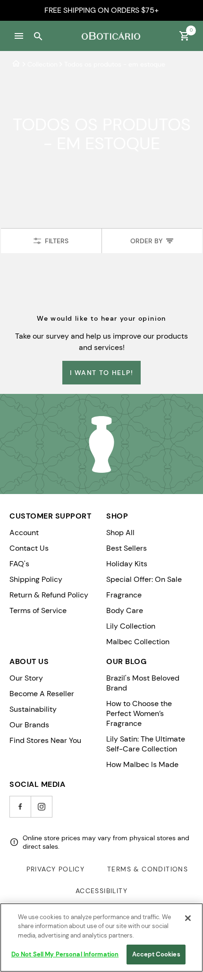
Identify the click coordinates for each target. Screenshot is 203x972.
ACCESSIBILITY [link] (101, 891)
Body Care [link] (124, 610)
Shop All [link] (120, 532)
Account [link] (24, 532)
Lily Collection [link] (130, 626)
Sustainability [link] (33, 709)
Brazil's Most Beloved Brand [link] (142, 683)
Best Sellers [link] (126, 548)
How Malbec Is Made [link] (142, 764)
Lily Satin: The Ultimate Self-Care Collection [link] (145, 744)
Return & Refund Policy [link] (48, 595)
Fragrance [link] (124, 595)
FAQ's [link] (19, 564)
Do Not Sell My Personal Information (65, 954)
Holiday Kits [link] (126, 564)
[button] (18, 35)
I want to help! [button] (101, 372)
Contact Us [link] (29, 548)
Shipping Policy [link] (35, 579)
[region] (101, 937)
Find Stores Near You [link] (45, 740)
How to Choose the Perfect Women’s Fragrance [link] (139, 713)
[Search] (37, 36)
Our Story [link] (26, 678)
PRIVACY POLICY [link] (55, 869)
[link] (16, 64)
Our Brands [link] (29, 725)
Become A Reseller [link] (41, 694)
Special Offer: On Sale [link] (144, 579)
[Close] (188, 918)
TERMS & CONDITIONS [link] (147, 869)
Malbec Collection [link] (137, 642)
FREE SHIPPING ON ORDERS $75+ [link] (101, 10)
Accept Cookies (156, 954)
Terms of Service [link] (38, 610)
